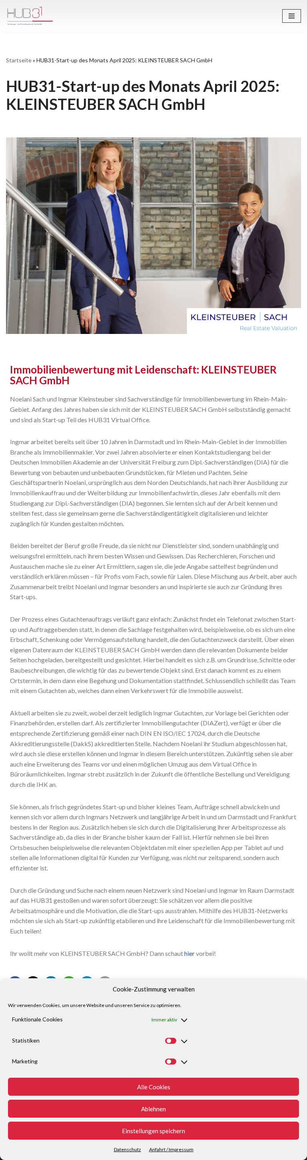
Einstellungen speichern (153, 1130)
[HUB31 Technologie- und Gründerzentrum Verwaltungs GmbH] (30, 16)
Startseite (19, 60)
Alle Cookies (153, 1086)
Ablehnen (153, 1108)
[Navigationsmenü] (291, 16)
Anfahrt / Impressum (171, 1149)
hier (189, 953)
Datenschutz (127, 1149)
